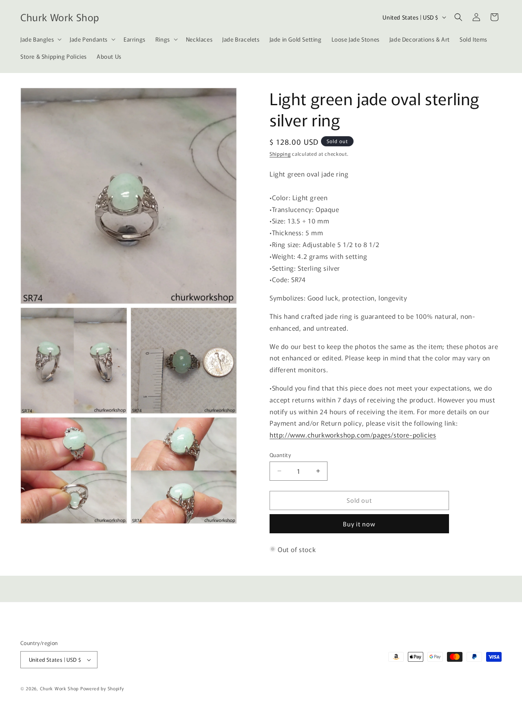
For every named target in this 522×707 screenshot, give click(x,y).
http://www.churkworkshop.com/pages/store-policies (353, 435)
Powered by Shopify (102, 688)
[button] (40, 39)
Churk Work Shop (59, 688)
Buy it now (359, 523)
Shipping (280, 153)
